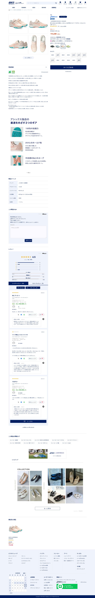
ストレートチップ (12, 556)
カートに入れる (68, 67)
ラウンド (10, 563)
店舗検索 (70, 3)
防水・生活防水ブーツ (69, 560)
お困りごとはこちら (48, 579)
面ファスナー (57, 558)
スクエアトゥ (43, 560)
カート (85, 3)
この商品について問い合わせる (28, 427)
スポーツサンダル (81, 560)
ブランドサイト (63, 16)
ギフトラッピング (81, 568)
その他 (78, 566)
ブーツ (65, 553)
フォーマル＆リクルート (45, 563)
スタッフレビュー (38, 283)
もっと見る (27, 57)
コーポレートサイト (34, 579)
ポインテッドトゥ (44, 556)
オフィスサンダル (81, 563)
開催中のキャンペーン (81, 7)
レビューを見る (63, 26)
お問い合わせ (47, 590)
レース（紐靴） (57, 556)
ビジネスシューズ (13, 553)
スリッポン (56, 560)
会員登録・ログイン (48, 585)
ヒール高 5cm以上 (44, 570)
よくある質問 (47, 582)
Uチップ (10, 558)
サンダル (79, 553)
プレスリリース (33, 582)
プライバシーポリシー (35, 587)
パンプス (42, 553)
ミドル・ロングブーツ (69, 558)
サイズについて (68, 71)
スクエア (23, 563)
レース (10, 560)
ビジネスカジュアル (25, 560)
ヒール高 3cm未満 (44, 565)
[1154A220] (15, 529)
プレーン (23, 556)
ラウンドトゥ (43, 558)
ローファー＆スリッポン (26, 558)
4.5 (34, 257)
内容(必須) (12, 224)
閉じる (29, 172)
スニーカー (56, 553)
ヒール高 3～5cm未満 (81, 556)
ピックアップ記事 (70, 7)
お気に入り (80, 3)
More (47, 508)
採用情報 (32, 585)
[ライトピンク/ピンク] (18, 24)
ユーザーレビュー (18, 283)
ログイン (75, 3)
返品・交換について (48, 587)
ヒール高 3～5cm (43, 567)
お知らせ (65, 3)
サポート (60, 3)
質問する (28, 240)
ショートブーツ (67, 556)
